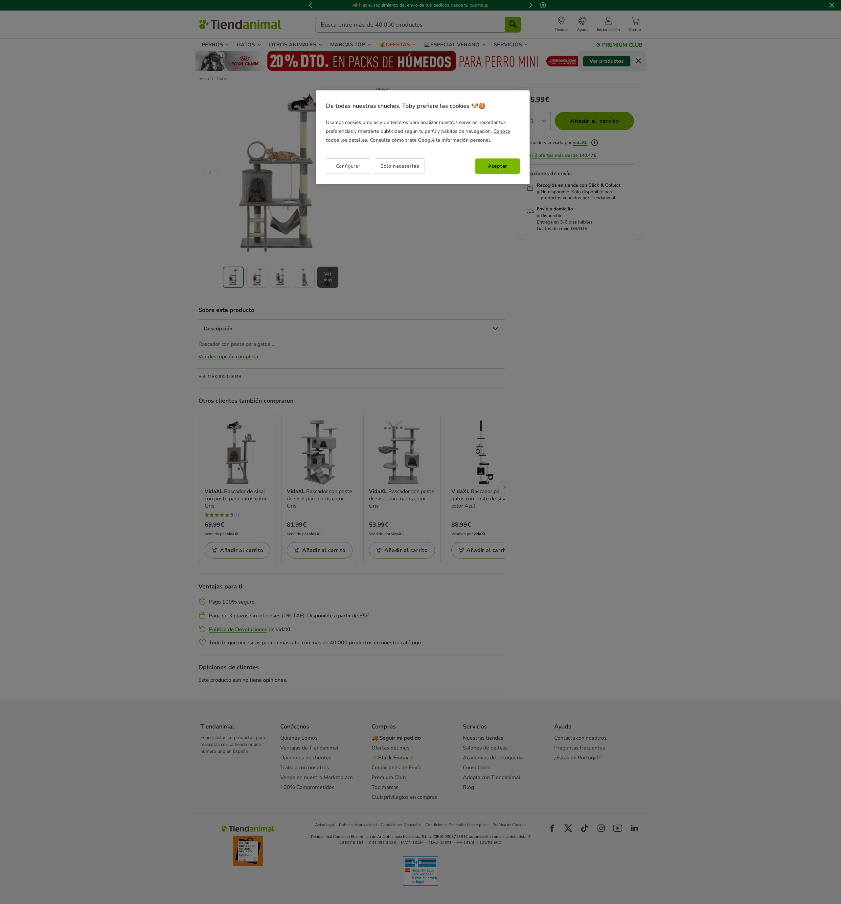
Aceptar (497, 166)
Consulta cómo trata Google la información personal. (430, 140)
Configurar (348, 166)
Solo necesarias (399, 166)
